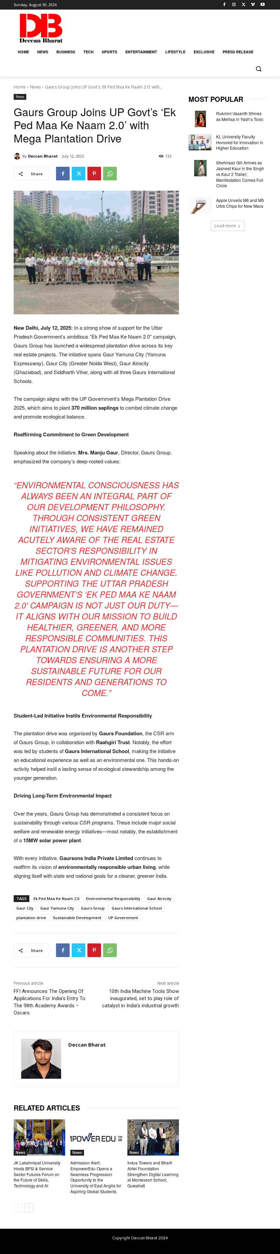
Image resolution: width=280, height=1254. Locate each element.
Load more (225, 226)
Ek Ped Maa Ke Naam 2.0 (56, 898)
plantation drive (31, 917)
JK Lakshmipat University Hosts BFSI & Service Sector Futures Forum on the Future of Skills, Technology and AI (37, 1174)
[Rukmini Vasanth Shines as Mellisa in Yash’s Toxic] (200, 119)
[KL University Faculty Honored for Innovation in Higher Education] (200, 142)
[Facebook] (224, 5)
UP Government (123, 917)
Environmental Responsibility (113, 898)
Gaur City (24, 908)
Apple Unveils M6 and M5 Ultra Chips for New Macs (240, 203)
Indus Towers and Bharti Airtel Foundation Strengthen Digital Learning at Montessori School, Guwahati (153, 1174)
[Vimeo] (253, 5)
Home (20, 87)
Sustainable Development (77, 917)
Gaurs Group (93, 908)
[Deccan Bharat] (18, 156)
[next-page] (29, 1207)
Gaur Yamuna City (57, 908)
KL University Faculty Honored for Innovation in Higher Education (239, 142)
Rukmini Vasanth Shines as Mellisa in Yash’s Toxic (239, 116)
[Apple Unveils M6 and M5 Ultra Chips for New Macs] (200, 205)
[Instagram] (234, 5)
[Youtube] (262, 5)
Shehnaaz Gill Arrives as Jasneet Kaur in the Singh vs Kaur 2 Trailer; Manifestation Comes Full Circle (240, 174)
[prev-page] (18, 1207)
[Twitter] (244, 5)
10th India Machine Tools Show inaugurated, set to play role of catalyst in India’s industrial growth (140, 998)
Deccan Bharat (43, 156)
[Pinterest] (94, 173)
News (35, 87)
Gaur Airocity (159, 898)
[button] (258, 68)
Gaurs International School (137, 908)
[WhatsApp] (110, 173)
